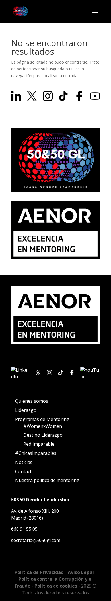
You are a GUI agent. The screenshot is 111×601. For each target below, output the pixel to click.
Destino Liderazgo (43, 435)
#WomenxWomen (42, 426)
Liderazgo (25, 410)
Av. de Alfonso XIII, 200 (35, 511)
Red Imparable (38, 444)
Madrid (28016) (27, 518)
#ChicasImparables (35, 453)
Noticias (23, 462)
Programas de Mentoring (42, 419)
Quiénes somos (31, 401)
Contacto (24, 471)
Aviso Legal (81, 572)
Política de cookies (56, 586)
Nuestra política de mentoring (47, 480)
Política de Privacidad (40, 572)
